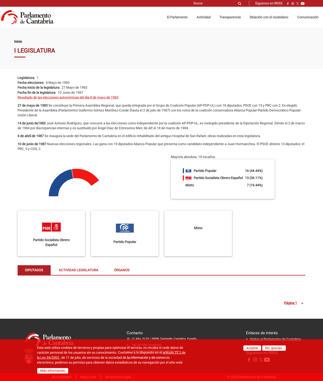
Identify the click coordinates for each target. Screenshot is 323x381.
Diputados (34, 270)
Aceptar (252, 348)
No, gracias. (274, 348)
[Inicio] (28, 17)
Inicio (18, 41)
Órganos (122, 270)
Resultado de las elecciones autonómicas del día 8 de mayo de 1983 (68, 97)
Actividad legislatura (78, 270)
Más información (52, 371)
